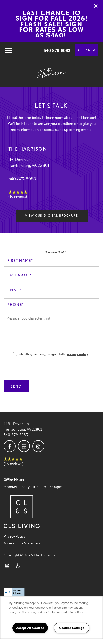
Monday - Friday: (17, 486)
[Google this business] (24, 446)
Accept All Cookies (30, 627)
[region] (51, 617)
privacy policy (77, 354)
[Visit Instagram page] (38, 446)
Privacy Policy (14, 536)
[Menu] (8, 50)
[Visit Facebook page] (10, 446)
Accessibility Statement (22, 543)
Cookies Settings (71, 627)
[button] (95, 6)
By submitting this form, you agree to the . (51, 354)
